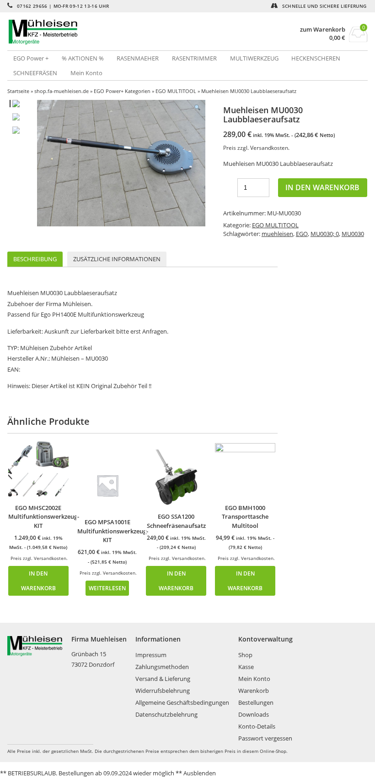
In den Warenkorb (322, 187)
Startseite (18, 91)
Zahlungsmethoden (162, 667)
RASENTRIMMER (194, 58)
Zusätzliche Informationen (117, 259)
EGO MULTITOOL (175, 91)
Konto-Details (256, 726)
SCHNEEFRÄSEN (35, 73)
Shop (245, 655)
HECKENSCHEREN (315, 58)
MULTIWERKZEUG (254, 58)
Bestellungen (255, 702)
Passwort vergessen (265, 738)
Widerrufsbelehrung (162, 690)
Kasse (246, 667)
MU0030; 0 (325, 234)
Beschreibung (35, 259)
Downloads (253, 714)
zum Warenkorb (322, 30)
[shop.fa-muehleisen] (97, 32)
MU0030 (353, 234)
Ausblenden (199, 773)
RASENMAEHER (138, 58)
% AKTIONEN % (83, 58)
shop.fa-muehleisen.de (61, 91)
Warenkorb (253, 690)
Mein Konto (86, 73)
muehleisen (277, 234)
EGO (302, 234)
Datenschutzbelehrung (166, 714)
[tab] (35, 259)
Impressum (150, 655)
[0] (358, 39)
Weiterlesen (107, 588)
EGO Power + (30, 58)
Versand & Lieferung (162, 679)
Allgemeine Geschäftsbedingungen (182, 702)
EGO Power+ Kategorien (122, 91)
